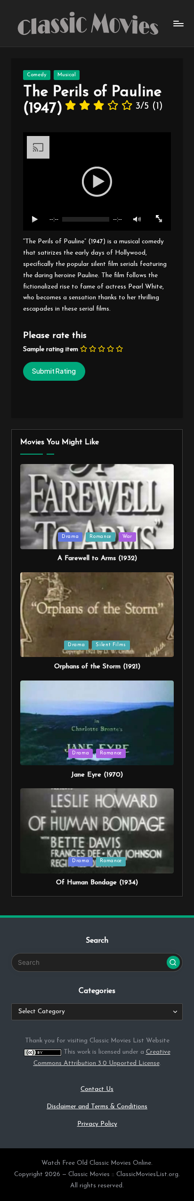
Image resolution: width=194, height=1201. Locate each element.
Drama (70, 536)
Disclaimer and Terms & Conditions (97, 1107)
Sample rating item (50, 349)
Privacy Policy (97, 1124)
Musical (66, 75)
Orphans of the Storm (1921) (97, 666)
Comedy (37, 75)
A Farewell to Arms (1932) (97, 558)
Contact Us (97, 1089)
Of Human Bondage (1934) (97, 882)
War (127, 536)
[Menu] (178, 23)
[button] (173, 962)
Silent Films (111, 645)
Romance (100, 536)
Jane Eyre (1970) (97, 774)
